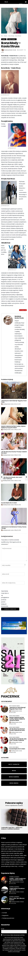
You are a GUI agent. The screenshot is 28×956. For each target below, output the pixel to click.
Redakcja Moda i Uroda (10, 50)
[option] (14, 819)
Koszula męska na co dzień (9, 503)
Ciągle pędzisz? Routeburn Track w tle (17, 889)
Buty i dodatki (12, 705)
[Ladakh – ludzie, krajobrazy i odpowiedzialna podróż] (4, 880)
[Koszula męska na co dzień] (14, 492)
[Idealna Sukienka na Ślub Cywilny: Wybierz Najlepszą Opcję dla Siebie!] (14, 415)
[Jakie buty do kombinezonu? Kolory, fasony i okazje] (14, 516)
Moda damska (11, 39)
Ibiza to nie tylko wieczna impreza (16, 899)
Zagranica (16, 876)
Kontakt (4, 913)
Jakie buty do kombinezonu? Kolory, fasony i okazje (13, 527)
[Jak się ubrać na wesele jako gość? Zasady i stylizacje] (14, 466)
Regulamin (5, 915)
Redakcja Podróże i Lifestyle (17, 882)
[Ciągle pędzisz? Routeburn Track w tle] (4, 889)
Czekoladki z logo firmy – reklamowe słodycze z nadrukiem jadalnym (11, 828)
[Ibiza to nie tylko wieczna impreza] (4, 899)
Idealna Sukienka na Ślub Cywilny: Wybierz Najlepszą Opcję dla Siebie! (13, 427)
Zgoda (8, 953)
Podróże (11, 876)
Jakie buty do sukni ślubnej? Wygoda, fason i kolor (14, 401)
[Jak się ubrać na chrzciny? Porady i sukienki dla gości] (14, 441)
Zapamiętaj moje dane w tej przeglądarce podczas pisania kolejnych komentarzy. (5, 598)
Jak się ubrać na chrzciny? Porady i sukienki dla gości (14, 452)
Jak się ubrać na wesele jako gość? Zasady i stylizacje (11, 478)
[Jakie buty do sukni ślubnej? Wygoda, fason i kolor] (14, 390)
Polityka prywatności (8, 918)
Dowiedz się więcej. (16, 953)
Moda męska (16, 747)
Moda (3, 39)
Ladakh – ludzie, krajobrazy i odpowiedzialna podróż (17, 879)
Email (2, 929)
